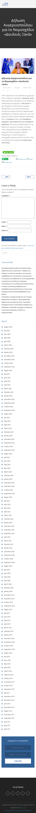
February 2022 (8, 519)
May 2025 (7, 381)
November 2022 (9, 486)
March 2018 (8, 671)
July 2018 (7, 657)
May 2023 (7, 465)
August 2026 (8, 327)
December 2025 (9, 356)
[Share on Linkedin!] (12, 165)
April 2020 (7, 580)
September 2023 (9, 450)
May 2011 (7, 725)
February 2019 (8, 631)
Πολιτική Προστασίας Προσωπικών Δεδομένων (18, 810)
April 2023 (7, 468)
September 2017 (9, 689)
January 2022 (8, 522)
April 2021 (7, 537)
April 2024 (7, 425)
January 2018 (8, 678)
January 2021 (8, 548)
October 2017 (8, 686)
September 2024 (9, 410)
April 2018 (7, 667)
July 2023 (7, 457)
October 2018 (8, 646)
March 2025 (8, 388)
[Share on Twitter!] (7, 165)
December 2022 (9, 483)
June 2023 (7, 461)
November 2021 (9, 530)
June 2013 (7, 704)
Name (4, 222)
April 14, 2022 (7, 88)
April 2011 (7, 729)
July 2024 (7, 417)
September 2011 (9, 718)
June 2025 (7, 378)
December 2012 (9, 707)
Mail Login (23, 808)
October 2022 (8, 490)
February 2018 (8, 675)
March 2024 (8, 428)
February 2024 (8, 432)
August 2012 (8, 711)
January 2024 (8, 436)
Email (4, 226)
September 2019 (9, 606)
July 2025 (7, 374)
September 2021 (9, 533)
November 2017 (9, 682)
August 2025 (8, 370)
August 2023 (8, 454)
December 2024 (9, 399)
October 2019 (8, 602)
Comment (6, 196)
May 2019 (7, 620)
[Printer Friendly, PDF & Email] (8, 152)
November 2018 (9, 642)
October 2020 (8, 559)
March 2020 (8, 584)
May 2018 (7, 664)
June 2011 (7, 722)
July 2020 (7, 570)
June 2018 (7, 660)
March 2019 (8, 628)
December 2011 (9, 714)
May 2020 (7, 577)
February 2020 (8, 588)
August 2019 (8, 609)
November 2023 (9, 443)
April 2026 (7, 341)
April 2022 (7, 512)
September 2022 (9, 494)
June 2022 (7, 504)
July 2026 (7, 330)
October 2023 (8, 446)
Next (29, 177)
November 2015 (9, 696)
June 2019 (7, 617)
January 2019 (8, 635)
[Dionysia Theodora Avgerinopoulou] (5, 4)
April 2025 (7, 385)
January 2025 (8, 396)
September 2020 (9, 562)
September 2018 (9, 649)
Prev (7, 177)
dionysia (16, 88)
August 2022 (8, 497)
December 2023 (9, 439)
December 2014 (9, 700)
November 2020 (9, 555)
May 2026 (7, 338)
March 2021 (8, 541)
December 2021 (9, 526)
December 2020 (9, 551)
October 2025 (8, 363)
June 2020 (7, 573)
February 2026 (8, 349)
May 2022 (7, 508)
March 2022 (8, 515)
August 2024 (8, 414)
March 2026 (8, 345)
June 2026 (7, 334)
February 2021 (8, 544)
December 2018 (9, 638)
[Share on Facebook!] (4, 165)
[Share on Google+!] (9, 165)
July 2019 (7, 613)
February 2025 (8, 392)
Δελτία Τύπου (27, 88)
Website (5, 230)
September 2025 (9, 367)
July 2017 (7, 693)
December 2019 (9, 595)
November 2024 (9, 403)
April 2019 (7, 624)
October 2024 (8, 407)
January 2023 (8, 479)
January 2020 (8, 591)
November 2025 (9, 359)
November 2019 (9, 599)
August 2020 (8, 566)
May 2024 (7, 421)
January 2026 (8, 352)
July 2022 (7, 501)
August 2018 (8, 653)
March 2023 (8, 472)
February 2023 (8, 475)
